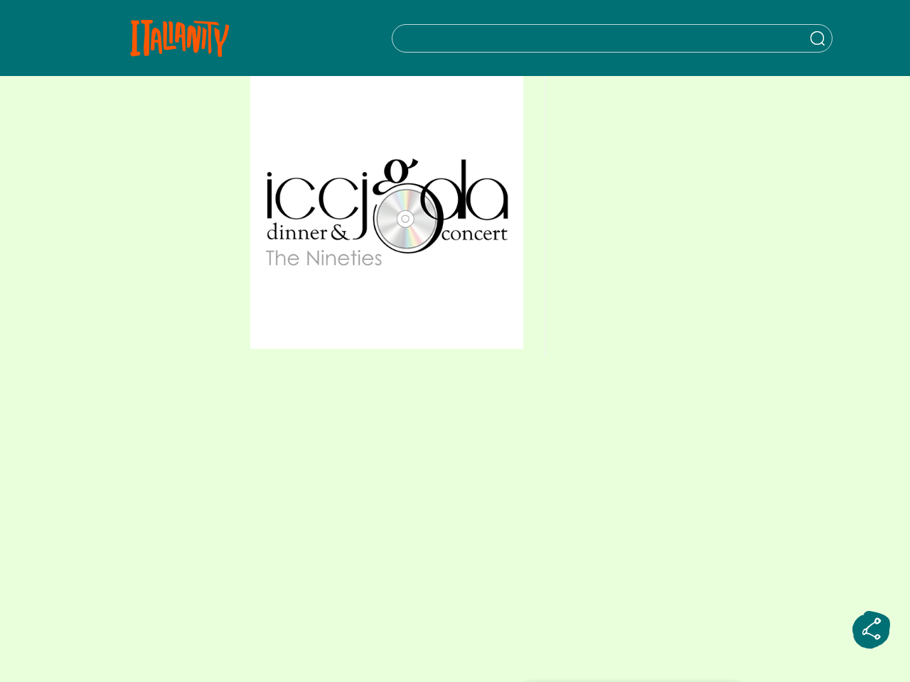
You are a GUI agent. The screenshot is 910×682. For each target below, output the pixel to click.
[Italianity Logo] (179, 38)
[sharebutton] (871, 630)
